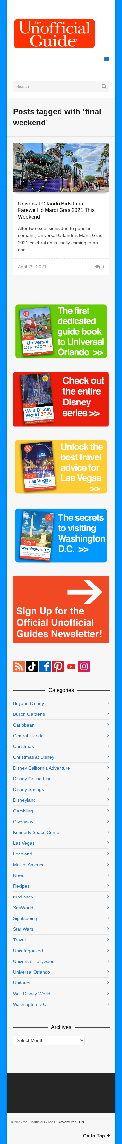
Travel (19, 939)
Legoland (22, 853)
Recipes (21, 886)
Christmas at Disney (33, 757)
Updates (21, 982)
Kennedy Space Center (37, 832)
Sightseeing (25, 918)
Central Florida (28, 735)
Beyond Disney (28, 703)
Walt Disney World (31, 993)
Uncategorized (28, 950)
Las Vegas (23, 843)
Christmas (23, 746)
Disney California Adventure (41, 767)
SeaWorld (23, 907)
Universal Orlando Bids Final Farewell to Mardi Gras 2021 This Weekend (56, 210)
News (18, 875)
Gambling (23, 810)
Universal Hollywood (34, 961)
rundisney (23, 896)
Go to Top (94, 1135)
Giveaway (23, 821)
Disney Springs (28, 789)
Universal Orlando (31, 972)
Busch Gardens (29, 714)
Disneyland (24, 800)
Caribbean (23, 724)
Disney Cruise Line (32, 778)
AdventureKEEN (71, 1122)
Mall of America (29, 864)
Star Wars (23, 929)
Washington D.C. (30, 1004)
